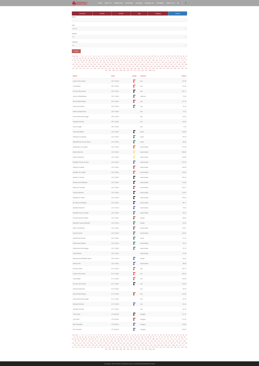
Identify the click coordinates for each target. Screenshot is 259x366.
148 (184, 62)
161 (117, 64)
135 (137, 62)
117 (186, 60)
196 (129, 66)
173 (160, 64)
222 (109, 68)
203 (155, 66)
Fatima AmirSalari (78, 106)
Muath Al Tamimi (78, 177)
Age (139, 13)
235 (157, 68)
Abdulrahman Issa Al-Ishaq (81, 142)
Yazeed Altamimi (78, 192)
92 (101, 60)
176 (171, 64)
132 (126, 62)
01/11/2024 (115, 269)
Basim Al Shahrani (79, 228)
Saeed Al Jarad (77, 233)
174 (164, 64)
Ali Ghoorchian (77, 269)
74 (165, 58)
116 (182, 60)
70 (153, 58)
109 (157, 60)
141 (158, 62)
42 (74, 58)
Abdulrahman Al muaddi (80, 213)
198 (137, 66)
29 (152, 56)
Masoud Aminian (78, 304)
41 (186, 56)
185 (89, 66)
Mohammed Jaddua (79, 243)
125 (100, 62)
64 (136, 58)
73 (162, 58)
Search (177, 13)
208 (173, 66)
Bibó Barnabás (78, 324)
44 (80, 58)
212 (73, 68)
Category (158, 13)
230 (138, 68)
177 (175, 64)
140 (155, 62)
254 (142, 70)
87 (87, 60)
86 (84, 60)
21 (129, 56)
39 (180, 56)
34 (166, 56)
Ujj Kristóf (76, 319)
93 (104, 60)
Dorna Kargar (77, 127)
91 (98, 60)
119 (78, 62)
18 (121, 56)
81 (185, 58)
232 (146, 68)
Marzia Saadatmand (79, 111)
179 (182, 64)
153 (87, 64)
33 (163, 56)
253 (139, 70)
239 (171, 68)
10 (98, 56)
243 (186, 68)
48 (91, 58)
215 (84, 68)
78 (176, 58)
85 (81, 60)
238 (168, 68)
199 (140, 66)
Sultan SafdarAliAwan (80, 96)
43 (77, 58)
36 (172, 56)
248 (120, 70)
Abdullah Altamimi (79, 208)
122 (89, 62)
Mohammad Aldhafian (80, 182)
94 (106, 60)
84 (78, 60)
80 (182, 58)
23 (135, 56)
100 (124, 60)
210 (180, 66)
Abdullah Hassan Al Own (81, 162)
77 (173, 58)
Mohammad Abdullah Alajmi (82, 258)
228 (131, 68)
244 (106, 70)
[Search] (178, 3)
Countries (82, 13)
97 (115, 60)
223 (113, 68)
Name (74, 17)
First (73, 56)
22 (132, 56)
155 (95, 64)
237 (164, 68)
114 (175, 60)
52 (102, 58)
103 (135, 60)
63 (134, 58)
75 (168, 58)
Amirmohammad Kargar (81, 116)
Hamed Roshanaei (79, 289)
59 (122, 58)
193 (118, 66)
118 (75, 62)
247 (117, 70)
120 (82, 62)
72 (159, 58)
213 (76, 68)
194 (122, 66)
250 (128, 70)
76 (170, 58)
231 (142, 68)
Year (73, 25)
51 (100, 58)
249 (124, 70)
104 (138, 60)
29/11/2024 (115, 81)
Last (153, 70)
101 (127, 60)
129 (115, 62)
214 (80, 68)
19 (124, 56)
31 (158, 56)
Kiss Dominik (77, 329)
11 (101, 56)
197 (133, 66)
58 (119, 58)
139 (151, 62)
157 (102, 64)
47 (88, 58)
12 (104, 56)
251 (131, 70)
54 (108, 58)
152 (84, 64)
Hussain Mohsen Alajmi (80, 218)
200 (144, 66)
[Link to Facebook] (185, 2)
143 (166, 62)
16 (115, 56)
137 (144, 62)
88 (89, 60)
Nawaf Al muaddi (78, 167)
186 (93, 66)
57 (117, 58)
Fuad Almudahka (78, 132)
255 (146, 70)
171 (153, 64)
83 (75, 60)
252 (135, 70)
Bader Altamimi (78, 152)
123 (93, 62)
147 (180, 62)
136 (140, 62)
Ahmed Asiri (77, 263)
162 (120, 64)
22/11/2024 (115, 132)
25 (141, 56)
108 (153, 60)
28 (149, 56)
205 (162, 66)
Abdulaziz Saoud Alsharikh (81, 223)
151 (80, 64)
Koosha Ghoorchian (79, 91)
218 (95, 68)
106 (146, 60)
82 (72, 60)
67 (145, 58)
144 (169, 62)
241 (178, 68)
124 (97, 62)
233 (149, 68)
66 (142, 58)
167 (138, 64)
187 (97, 66)
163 (124, 64)
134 (133, 62)
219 (98, 68)
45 (83, 58)
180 (186, 64)
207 (169, 66)
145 (173, 62)
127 (107, 62)
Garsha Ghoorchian (79, 81)
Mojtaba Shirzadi (78, 122)
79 (179, 58)
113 (171, 60)
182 (78, 66)
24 (138, 56)
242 (182, 68)
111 (164, 60)
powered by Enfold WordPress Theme (144, 363)
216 (87, 68)
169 (146, 64)
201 (147, 66)
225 (120, 68)
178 (178, 64)
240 (175, 68)
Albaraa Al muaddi (79, 187)
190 (107, 66)
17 (118, 56)
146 (177, 62)
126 (104, 62)
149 (73, 64)
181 (75, 66)
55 (111, 58)
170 (149, 64)
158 (106, 64)
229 (135, 68)
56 (114, 58)
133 (129, 62)
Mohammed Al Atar (79, 238)
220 (102, 68)
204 (158, 66)
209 (177, 66)
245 (110, 70)
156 (98, 64)
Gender (121, 13)
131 (122, 62)
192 (115, 66)
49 (94, 58)
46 (85, 58)
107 (149, 60)
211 (184, 66)
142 (162, 62)
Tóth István (76, 314)
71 (156, 58)
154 (91, 64)
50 (97, 58)
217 (91, 68)
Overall (102, 13)
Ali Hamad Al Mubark (80, 203)
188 (100, 66)
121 (86, 62)
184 (86, 66)
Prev (76, 56)
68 (148, 58)
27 (146, 56)
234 (153, 68)
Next (150, 70)
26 (144, 56)
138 (147, 62)
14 (110, 56)
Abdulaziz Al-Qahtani (79, 137)
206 (166, 66)
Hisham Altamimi (78, 157)
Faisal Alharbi (77, 253)
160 (113, 64)
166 (135, 64)
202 (151, 66)
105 (142, 60)
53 (105, 58)
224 (117, 68)
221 (106, 68)
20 (127, 56)
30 (155, 56)
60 (125, 58)
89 (92, 60)
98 (118, 60)
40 (183, 56)
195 (126, 66)
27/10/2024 (115, 314)
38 (178, 56)
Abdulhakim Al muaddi (80, 147)
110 (160, 60)
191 (111, 66)
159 (109, 64)
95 (109, 60)
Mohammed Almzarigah (81, 248)
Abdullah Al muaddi (79, 172)
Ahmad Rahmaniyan (79, 101)
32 (161, 56)
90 (95, 60)
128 (111, 62)
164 (127, 64)
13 (107, 56)
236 (160, 68)
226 (124, 68)
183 (82, 66)
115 (178, 60)
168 (142, 64)
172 (157, 64)
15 (112, 56)
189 (104, 66)
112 (168, 60)
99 (121, 60)
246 (113, 70)
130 (118, 62)
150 (76, 64)
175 (168, 64)
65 (139, 58)
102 (131, 60)
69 (151, 58)
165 (131, 64)
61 (128, 58)
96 (112, 60)
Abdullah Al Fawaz (79, 198)
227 (127, 68)
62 (131, 58)
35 (169, 56)
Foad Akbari (77, 86)
